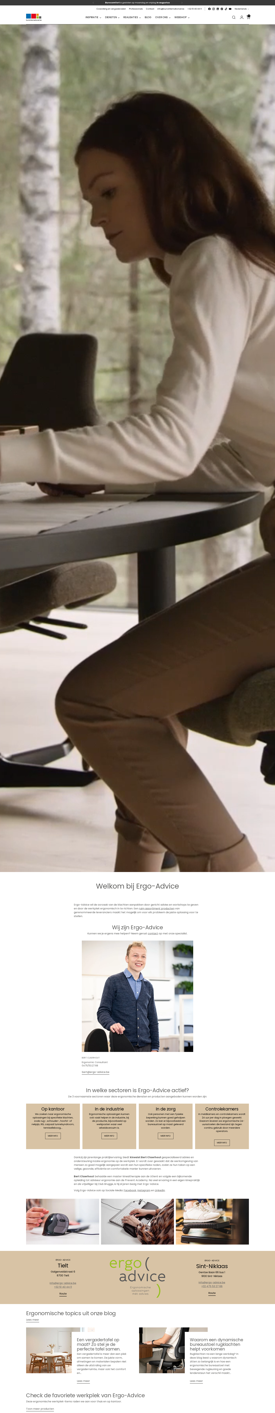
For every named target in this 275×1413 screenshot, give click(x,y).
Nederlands (241, 8)
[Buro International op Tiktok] (226, 8)
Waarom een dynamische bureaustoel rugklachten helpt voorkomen (216, 1344)
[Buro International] (34, 17)
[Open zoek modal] (234, 17)
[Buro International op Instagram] (213, 8)
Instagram (143, 1190)
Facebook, (130, 1190)
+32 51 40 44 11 (63, 1287)
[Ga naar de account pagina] (240, 17)
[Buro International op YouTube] (230, 8)
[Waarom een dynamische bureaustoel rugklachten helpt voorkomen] (173, 1356)
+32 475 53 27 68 (211, 1286)
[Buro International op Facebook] (209, 8)
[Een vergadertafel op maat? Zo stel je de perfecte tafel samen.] (60, 1356)
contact (153, 933)
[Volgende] (181, 2)
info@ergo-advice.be (63, 1283)
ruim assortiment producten (156, 908)
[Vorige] (93, 2)
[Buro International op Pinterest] (221, 8)
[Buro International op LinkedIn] (217, 8)
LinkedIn (160, 1190)
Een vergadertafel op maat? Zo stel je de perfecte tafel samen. (98, 1344)
